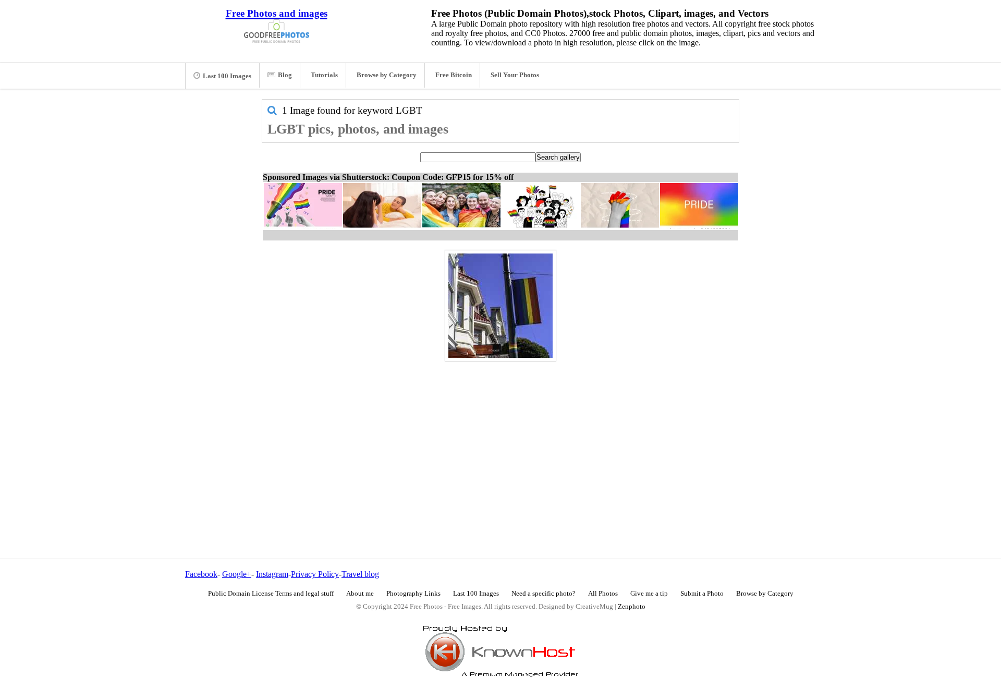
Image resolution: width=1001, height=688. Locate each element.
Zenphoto (631, 606)
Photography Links (413, 593)
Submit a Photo (702, 593)
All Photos (603, 593)
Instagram (272, 574)
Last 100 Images (227, 76)
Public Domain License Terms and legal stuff (271, 593)
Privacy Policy (315, 574)
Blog (285, 75)
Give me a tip (649, 593)
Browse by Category (387, 75)
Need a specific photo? (543, 593)
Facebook (201, 574)
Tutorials (324, 75)
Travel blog (360, 574)
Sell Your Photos (515, 75)
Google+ (236, 574)
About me (360, 593)
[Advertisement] (500, 438)
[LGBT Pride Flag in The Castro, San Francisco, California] (500, 305)
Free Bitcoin (453, 75)
